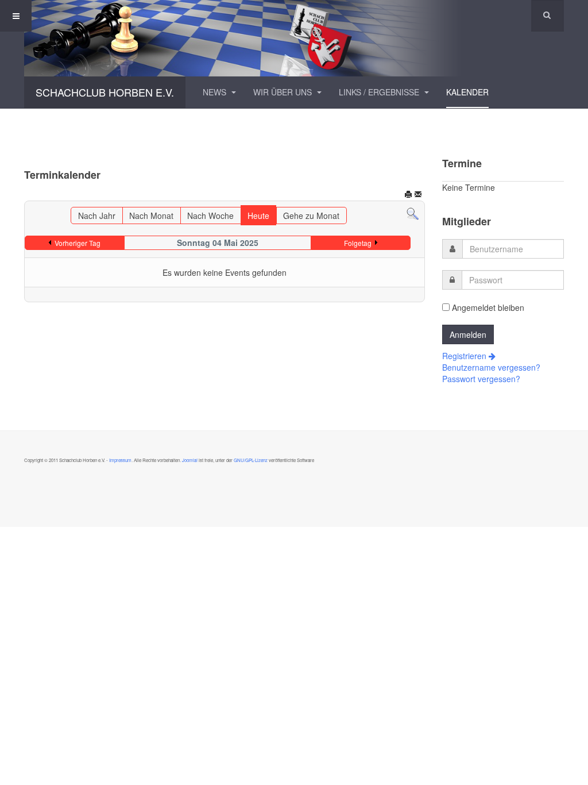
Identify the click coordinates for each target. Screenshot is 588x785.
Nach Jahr (96, 215)
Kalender (467, 92)
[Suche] (413, 212)
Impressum (120, 460)
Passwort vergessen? (481, 378)
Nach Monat (151, 215)
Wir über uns (283, 92)
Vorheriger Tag (77, 243)
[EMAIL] (418, 195)
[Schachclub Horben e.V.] (294, 38)
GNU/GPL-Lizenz (251, 460)
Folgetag (358, 243)
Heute (258, 215)
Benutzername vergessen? (491, 367)
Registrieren (465, 355)
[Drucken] (408, 195)
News (216, 92)
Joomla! (189, 460)
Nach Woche (210, 215)
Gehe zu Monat (311, 215)
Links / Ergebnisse (380, 92)
